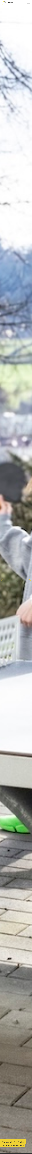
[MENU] (27, 4)
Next (29, 581)
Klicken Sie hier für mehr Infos (13, 1145)
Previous (3, 581)
